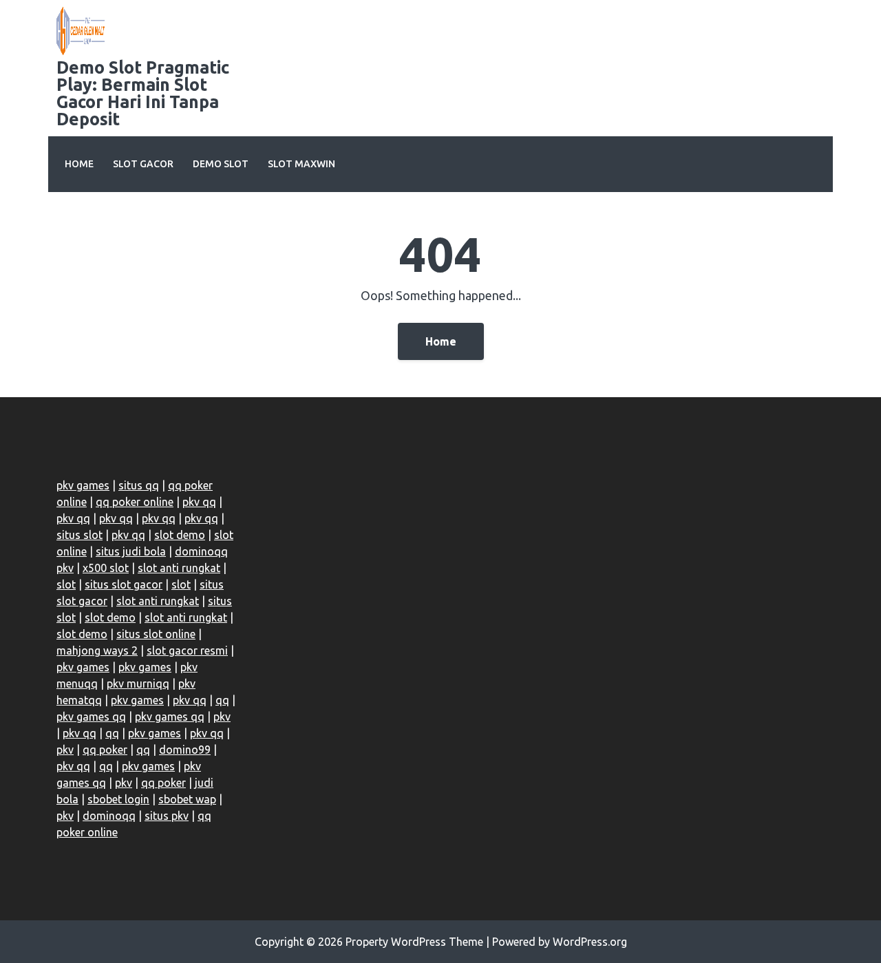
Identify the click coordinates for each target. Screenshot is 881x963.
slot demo (179, 535)
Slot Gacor (143, 163)
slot (66, 584)
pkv (222, 716)
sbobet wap (187, 799)
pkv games (82, 485)
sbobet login (118, 799)
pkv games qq (91, 716)
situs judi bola (131, 551)
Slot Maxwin (301, 163)
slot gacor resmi (187, 650)
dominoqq (109, 815)
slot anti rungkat (179, 568)
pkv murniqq (138, 683)
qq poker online (134, 502)
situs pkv (167, 815)
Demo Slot (220, 163)
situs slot (79, 535)
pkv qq (199, 502)
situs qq (138, 485)
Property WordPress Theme (414, 941)
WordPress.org (590, 941)
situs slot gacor (123, 584)
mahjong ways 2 (97, 650)
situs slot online (155, 634)
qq (222, 700)
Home (79, 163)
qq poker (105, 749)
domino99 (185, 749)
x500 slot (106, 568)
